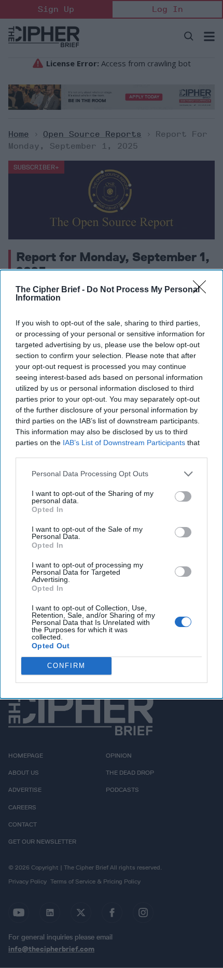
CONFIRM (66, 666)
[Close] (203, 290)
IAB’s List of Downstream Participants (124, 442)
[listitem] (111, 473)
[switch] (183, 496)
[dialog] (111, 484)
